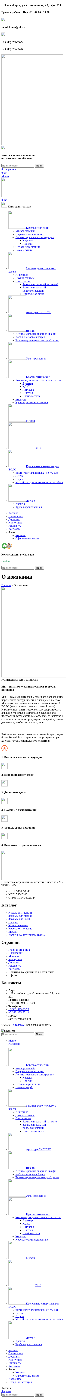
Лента (19, 475)
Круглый (28, 240)
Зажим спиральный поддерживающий (34, 289)
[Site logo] (32, 143)
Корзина (20, 535)
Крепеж (20, 503)
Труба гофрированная (28, 506)
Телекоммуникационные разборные (37, 340)
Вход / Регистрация (20, 1382)
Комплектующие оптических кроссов (38, 380)
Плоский (28, 243)
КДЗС (26, 386)
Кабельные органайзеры (30, 336)
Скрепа (19, 479)
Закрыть (6, 1391)
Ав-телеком (17, 1024)
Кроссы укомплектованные (31, 402)
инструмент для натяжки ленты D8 (36, 472)
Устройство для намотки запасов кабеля (39, 482)
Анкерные (21, 274)
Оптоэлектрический (27, 246)
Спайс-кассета (31, 395)
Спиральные (23, 281)
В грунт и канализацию (29, 234)
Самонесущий (24, 249)
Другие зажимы (24, 277)
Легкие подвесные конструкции (34, 237)
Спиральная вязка (33, 293)
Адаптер (28, 383)
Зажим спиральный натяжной (40, 284)
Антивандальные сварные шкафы (35, 333)
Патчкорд (28, 389)
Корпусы (20, 399)
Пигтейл (28, 392)
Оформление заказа (27, 538)
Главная (6, 585)
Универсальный (25, 230)
